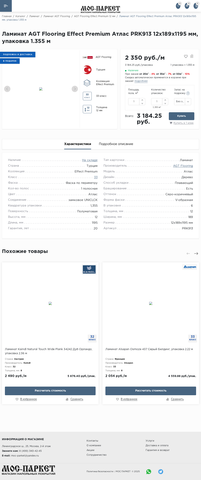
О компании (94, 445)
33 (96, 177)
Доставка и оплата (157, 445)
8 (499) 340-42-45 (30, 451)
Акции (90, 450)
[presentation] (7, 89)
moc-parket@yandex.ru (25, 456)
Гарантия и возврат (158, 450)
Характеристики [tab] (77, 144)
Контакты (92, 441)
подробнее (141, 81)
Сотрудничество (97, 455)
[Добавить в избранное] (186, 56)
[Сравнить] (191, 56)
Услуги (150, 441)
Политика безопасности (100, 472)
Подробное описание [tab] (116, 144)
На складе (90, 160)
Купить (181, 116)
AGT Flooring (183, 166)
